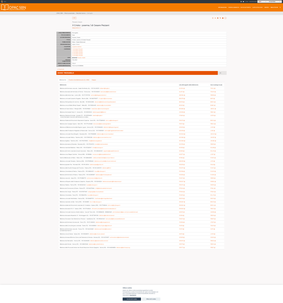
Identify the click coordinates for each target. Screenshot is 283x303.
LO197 (212, 154)
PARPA (213, 185)
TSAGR (212, 225)
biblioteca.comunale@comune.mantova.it (105, 161)
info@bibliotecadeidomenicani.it (103, 188)
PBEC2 (213, 124)
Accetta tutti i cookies (132, 299)
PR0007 (182, 181)
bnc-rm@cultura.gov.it (95, 202)
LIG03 (212, 127)
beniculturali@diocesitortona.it (108, 91)
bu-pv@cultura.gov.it (93, 195)
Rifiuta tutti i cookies (151, 299)
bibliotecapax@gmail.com (96, 164)
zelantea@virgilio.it (97, 115)
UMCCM (213, 134)
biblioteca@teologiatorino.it (103, 222)
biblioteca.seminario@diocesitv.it (103, 229)
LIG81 (212, 130)
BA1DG (212, 102)
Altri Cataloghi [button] (257, 7)
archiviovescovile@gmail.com (94, 178)
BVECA (213, 120)
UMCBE (213, 140)
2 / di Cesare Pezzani (77, 52)
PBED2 (213, 240)
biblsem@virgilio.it (104, 88)
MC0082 (182, 137)
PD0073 (182, 168)
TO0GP (213, 91)
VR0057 (182, 240)
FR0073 (182, 120)
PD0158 (182, 171)
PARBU (213, 181)
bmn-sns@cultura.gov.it (114, 205)
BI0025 (181, 105)
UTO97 (212, 222)
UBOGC (213, 108)
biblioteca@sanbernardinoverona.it (99, 240)
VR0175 (181, 244)
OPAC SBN (59, 13)
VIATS (212, 229)
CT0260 (182, 115)
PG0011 (182, 178)
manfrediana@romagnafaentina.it (103, 198)
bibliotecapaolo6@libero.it (99, 112)
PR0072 (182, 185)
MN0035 (182, 161)
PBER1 (212, 219)
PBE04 (213, 244)
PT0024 (182, 188)
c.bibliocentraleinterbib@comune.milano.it (103, 157)
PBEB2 (213, 95)
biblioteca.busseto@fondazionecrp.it (112, 181)
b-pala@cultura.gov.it (92, 185)
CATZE (212, 115)
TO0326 (182, 222)
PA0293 (182, 164)
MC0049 (182, 134)
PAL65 (212, 164)
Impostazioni (133, 295)
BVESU (213, 205)
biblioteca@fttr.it (106, 168)
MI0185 (181, 147)
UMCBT (213, 137)
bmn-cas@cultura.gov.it (112, 120)
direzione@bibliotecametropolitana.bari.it (105, 102)
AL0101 (181, 91)
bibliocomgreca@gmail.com (104, 225)
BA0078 (182, 98)
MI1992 (181, 157)
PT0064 (182, 191)
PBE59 (212, 178)
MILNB (213, 147)
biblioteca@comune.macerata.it (105, 134)
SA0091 (182, 212)
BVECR (213, 202)
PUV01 (212, 168)
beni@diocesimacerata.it (101, 144)
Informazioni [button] (222, 7)
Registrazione (253, 1)
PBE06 (213, 215)
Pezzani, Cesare (81, 57)
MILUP (213, 195)
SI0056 (181, 215)
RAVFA (212, 198)
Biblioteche (274, 7)
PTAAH (213, 191)
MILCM (213, 151)
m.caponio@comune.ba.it (105, 98)
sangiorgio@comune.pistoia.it (95, 191)
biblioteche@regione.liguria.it (111, 127)
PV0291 (182, 195)
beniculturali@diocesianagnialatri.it (102, 124)
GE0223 (182, 127)
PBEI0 (212, 112)
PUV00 (213, 171)
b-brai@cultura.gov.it (97, 147)
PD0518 (182, 174)
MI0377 (182, 154)
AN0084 (182, 95)
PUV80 (213, 174)
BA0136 (181, 102)
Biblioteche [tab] (62, 80)
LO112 (212, 161)
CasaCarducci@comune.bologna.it (100, 108)
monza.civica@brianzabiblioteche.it (102, 154)
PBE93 (212, 144)
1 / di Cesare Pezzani (77, 49)
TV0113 (181, 229)
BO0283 (182, 108)
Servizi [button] (266, 7)
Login (246, 1)
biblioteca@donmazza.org (123, 247)
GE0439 (182, 130)
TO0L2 (212, 88)
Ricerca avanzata (233, 7)
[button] (262, 1)
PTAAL (212, 188)
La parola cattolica (76, 46)
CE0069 (182, 112)
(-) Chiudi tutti (60, 69)
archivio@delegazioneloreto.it (98, 95)
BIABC (212, 105)
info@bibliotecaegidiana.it (95, 140)
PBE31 (212, 247)
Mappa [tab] (94, 80)
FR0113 (181, 124)
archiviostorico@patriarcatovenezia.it (119, 237)
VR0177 (182, 247)
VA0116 (181, 234)
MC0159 (182, 144)
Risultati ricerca (80, 13)
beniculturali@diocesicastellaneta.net (115, 219)
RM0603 (182, 208)
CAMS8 (213, 212)
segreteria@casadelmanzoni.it (111, 151)
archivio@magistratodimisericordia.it (114, 130)
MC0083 (182, 140)
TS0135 (181, 225)
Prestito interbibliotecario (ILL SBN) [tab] (79, 80)
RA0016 (182, 198)
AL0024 (182, 88)
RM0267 (182, 202)
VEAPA (213, 237)
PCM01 (213, 157)
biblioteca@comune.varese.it (97, 234)
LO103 (212, 234)
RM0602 (182, 205)
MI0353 (181, 151)
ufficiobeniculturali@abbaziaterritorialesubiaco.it (104, 208)
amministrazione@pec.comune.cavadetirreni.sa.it (125, 212)
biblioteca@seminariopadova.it (104, 174)
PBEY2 (212, 208)
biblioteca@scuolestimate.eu (96, 244)
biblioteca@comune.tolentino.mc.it (102, 137)
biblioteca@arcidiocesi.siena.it (106, 215)
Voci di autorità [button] (245, 7)
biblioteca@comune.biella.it (104, 105)
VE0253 (181, 237)
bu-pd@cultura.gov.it (100, 171)
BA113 (212, 98)
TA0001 (182, 219)
